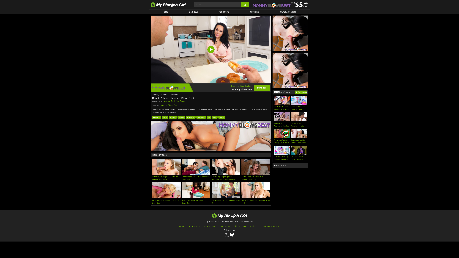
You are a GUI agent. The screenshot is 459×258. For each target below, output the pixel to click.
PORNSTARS (224, 12)
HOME (165, 12)
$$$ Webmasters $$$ (245, 226)
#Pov (214, 117)
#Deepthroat (201, 117)
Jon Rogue (181, 101)
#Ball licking (156, 117)
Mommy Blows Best (169, 105)
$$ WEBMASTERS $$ (288, 12)
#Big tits (165, 117)
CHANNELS (193, 12)
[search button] (245, 4)
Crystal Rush (169, 101)
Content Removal (270, 226)
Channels (194, 226)
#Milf (209, 117)
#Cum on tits (190, 117)
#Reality (222, 117)
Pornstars (210, 226)
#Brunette (181, 117)
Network (254, 12)
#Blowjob (172, 117)
